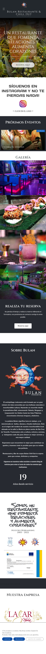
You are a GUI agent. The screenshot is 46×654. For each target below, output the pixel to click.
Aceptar (7, 639)
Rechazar (19, 639)
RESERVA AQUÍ (23, 65)
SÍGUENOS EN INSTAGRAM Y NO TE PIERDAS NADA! (23, 91)
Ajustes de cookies (34, 639)
